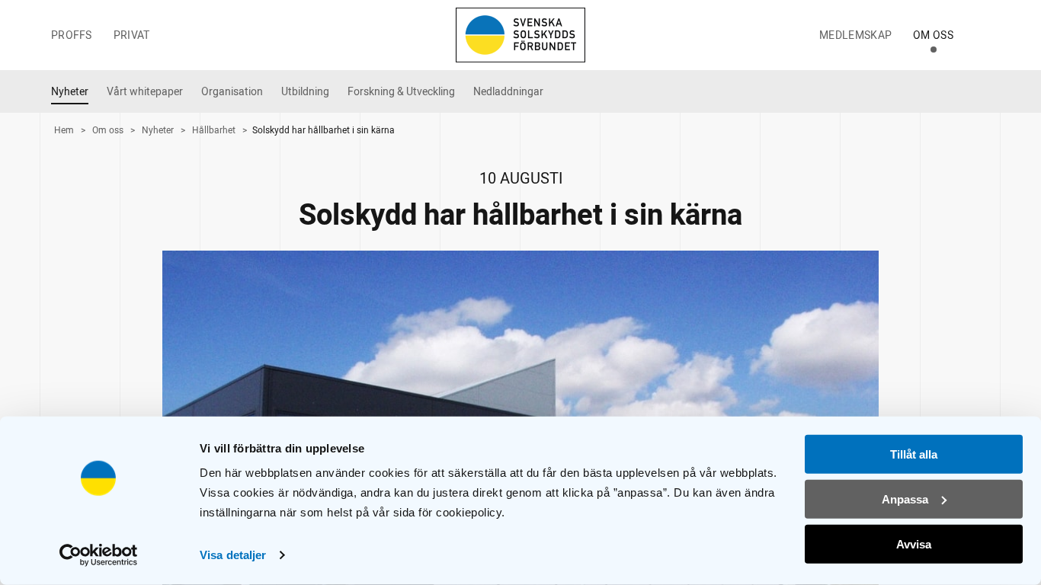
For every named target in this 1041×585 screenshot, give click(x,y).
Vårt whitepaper (145, 92)
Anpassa (905, 499)
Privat (132, 35)
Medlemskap (855, 35)
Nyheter (69, 92)
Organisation (232, 92)
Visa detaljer (233, 554)
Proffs (71, 35)
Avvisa (913, 543)
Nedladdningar (508, 92)
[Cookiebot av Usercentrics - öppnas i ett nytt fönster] (98, 555)
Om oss (933, 35)
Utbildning (305, 92)
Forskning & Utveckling (401, 92)
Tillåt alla (913, 454)
